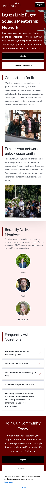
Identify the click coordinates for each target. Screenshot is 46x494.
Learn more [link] (8, 482)
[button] (23, 352)
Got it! (23, 488)
